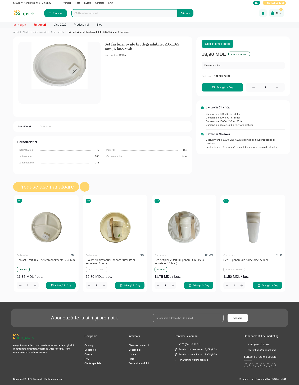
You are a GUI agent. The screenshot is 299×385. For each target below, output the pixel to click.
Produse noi (81, 24)
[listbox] (243, 66)
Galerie (88, 354)
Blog (99, 24)
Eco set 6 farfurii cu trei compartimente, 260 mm (46, 260)
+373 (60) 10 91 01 (189, 344)
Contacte (99, 3)
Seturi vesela (57, 32)
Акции (21, 25)
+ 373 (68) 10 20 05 (274, 3)
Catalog (88, 345)
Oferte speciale (92, 363)
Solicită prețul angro (217, 43)
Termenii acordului (139, 363)
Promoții (66, 3)
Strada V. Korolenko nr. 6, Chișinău (32, 2)
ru (256, 3)
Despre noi (90, 349)
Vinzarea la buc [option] (212, 65)
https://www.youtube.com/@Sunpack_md (262, 365)
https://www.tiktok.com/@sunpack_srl (257, 365)
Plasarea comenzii (139, 345)
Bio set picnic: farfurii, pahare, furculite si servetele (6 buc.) (110, 262)
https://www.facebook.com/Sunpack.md (246, 365)
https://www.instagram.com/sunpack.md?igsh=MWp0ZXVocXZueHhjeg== (251, 365)
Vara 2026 (60, 24)
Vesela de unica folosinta (35, 32)
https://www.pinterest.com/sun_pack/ (273, 365)
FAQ (110, 3)
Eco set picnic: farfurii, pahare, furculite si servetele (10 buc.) (180, 262)
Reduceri (40, 24)
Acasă (16, 32)
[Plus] (277, 87)
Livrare (87, 3)
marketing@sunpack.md (194, 359)
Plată (77, 3)
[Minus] (253, 87)
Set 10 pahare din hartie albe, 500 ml (246, 260)
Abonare (237, 318)
